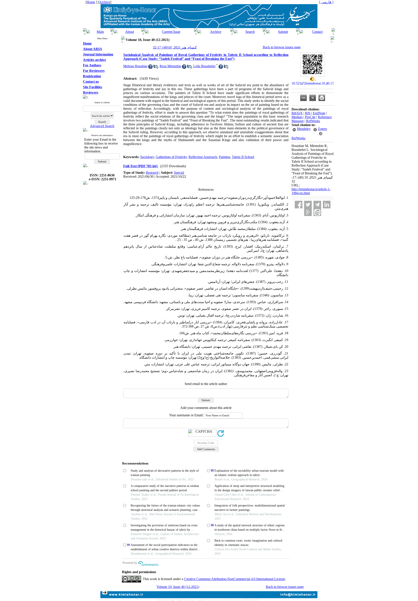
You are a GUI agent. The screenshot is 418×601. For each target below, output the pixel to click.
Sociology (147, 157)
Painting (224, 157)
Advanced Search (102, 126)
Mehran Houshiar (135, 66)
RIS (307, 113)
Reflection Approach (203, 157)
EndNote (319, 113)
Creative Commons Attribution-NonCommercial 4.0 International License (234, 579)
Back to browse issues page (282, 47)
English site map (186, 599)
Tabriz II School (243, 157)
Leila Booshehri (204, 66)
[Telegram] (317, 204)
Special (179, 172)
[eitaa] (317, 212)
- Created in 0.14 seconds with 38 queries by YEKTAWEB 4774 (228, 599)
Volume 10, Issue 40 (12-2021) (178, 587)
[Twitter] (308, 204)
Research (152, 172)
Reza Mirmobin (170, 66)
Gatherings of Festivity (171, 157)
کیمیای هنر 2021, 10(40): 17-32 (175, 47)
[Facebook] (298, 204)
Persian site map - (167, 599)
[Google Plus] (308, 212)
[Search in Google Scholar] (150, 67)
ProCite (310, 117)
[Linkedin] (326, 204)
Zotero (322, 129)
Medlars (297, 117)
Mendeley (304, 129)
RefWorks (313, 121)
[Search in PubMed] (155, 67)
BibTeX (297, 113)
